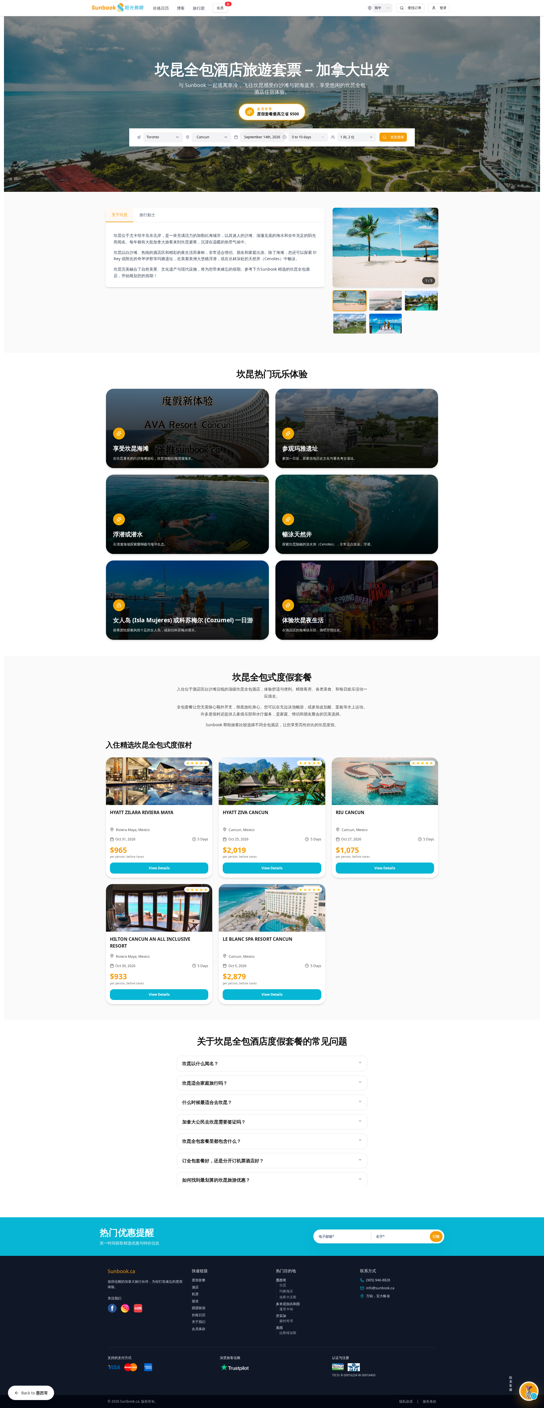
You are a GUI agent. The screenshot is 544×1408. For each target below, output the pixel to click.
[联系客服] (528, 1391)
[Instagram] (125, 1308)
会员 (222, 6)
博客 (181, 8)
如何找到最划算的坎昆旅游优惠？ (216, 1180)
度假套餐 (198, 1280)
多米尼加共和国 (288, 1303)
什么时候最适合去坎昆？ (207, 1102)
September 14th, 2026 (262, 137)
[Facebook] (112, 1308)
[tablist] (215, 215)
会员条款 (198, 1328)
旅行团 (199, 8)
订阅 (436, 1236)
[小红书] (138, 1308)
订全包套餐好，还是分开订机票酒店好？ (223, 1161)
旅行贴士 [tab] (147, 214)
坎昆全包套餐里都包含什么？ (211, 1141)
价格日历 (161, 8)
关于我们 (198, 1321)
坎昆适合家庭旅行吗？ (205, 1083)
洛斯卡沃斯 (287, 1297)
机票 (195, 1294)
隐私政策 (406, 1401)
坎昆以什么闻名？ (200, 1063)
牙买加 (281, 1315)
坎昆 (282, 1285)
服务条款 (429, 1401)
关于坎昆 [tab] (120, 214)
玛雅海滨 (286, 1291)
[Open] (177, 137)
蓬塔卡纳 (286, 1309)
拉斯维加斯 (287, 1332)
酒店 (195, 1287)
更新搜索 (397, 137)
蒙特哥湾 (286, 1320)
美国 (279, 1327)
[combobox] (382, 7)
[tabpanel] (215, 255)
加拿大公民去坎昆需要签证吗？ (214, 1122)
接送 (195, 1301)
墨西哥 (281, 1280)
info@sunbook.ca (380, 1288)
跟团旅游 (198, 1307)
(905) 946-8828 (378, 1280)
